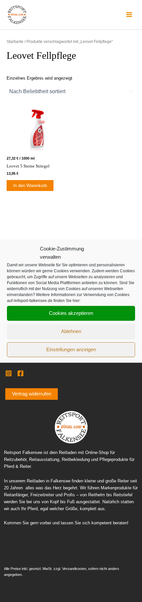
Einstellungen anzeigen (71, 349)
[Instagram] (8, 373)
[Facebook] (20, 373)
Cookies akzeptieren (71, 313)
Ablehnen (71, 331)
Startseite (15, 41)
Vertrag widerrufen (31, 393)
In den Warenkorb (30, 185)
